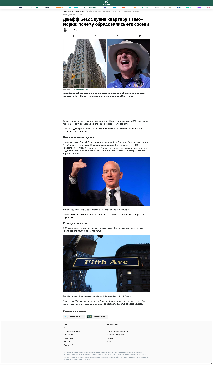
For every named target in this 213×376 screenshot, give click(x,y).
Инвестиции (73, 7)
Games (188, 7)
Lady (208, 7)
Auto (157, 7)
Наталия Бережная (75, 30)
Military (167, 7)
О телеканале (68, 335)
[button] (73, 36)
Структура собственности (72, 345)
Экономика (35, 7)
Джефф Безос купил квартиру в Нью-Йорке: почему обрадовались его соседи (113, 11)
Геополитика (20, 7)
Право (103, 7)
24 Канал (6, 7)
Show (199, 7)
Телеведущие (68, 338)
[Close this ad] (211, 363)
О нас (65, 324)
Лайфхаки (146, 7)
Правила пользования (114, 328)
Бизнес (47, 7)
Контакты (110, 338)
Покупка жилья (80, 11)
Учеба (134, 7)
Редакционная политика (72, 331)
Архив (109, 341)
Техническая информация (115, 335)
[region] (106, 370)
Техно (178, 7)
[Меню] (4, 3)
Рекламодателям (112, 324)
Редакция (67, 328)
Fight (124, 7)
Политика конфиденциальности (117, 331)
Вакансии (67, 341)
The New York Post (80, 89)
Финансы (59, 7)
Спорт (114, 7)
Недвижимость (90, 7)
